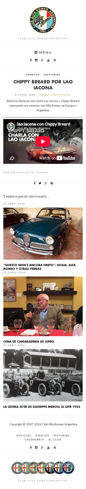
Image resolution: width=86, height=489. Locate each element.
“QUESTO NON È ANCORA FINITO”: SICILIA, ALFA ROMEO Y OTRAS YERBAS (39, 267)
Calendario (34, 439)
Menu (45, 52)
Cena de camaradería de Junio (28, 341)
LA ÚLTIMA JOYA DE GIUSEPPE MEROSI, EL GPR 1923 (41, 406)
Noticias (24, 435)
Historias (52, 74)
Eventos (33, 74)
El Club (55, 439)
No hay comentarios (55, 94)
